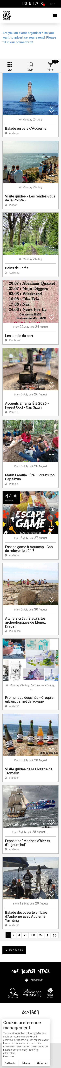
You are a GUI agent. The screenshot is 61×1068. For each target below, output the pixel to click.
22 (40, 935)
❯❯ (55, 935)
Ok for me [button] (42, 1063)
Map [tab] (30, 69)
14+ (33, 935)
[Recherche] (37, 4)
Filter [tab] (51, 69)
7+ (25, 935)
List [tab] (10, 69)
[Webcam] (32, 3)
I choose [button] (26, 1063)
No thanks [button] (10, 1063)
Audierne (37, 980)
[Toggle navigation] (55, 15)
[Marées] (25, 3)
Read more (8, 1056)
